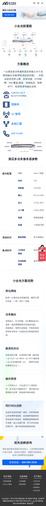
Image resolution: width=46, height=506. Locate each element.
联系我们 (36, 487)
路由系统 (22, 484)
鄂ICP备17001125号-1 (24, 501)
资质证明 (30, 503)
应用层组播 (6, 481)
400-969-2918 (9, 15)
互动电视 (22, 481)
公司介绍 (36, 481)
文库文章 (36, 490)
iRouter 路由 (7, 484)
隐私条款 (22, 498)
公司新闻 (36, 484)
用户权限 (28, 498)
